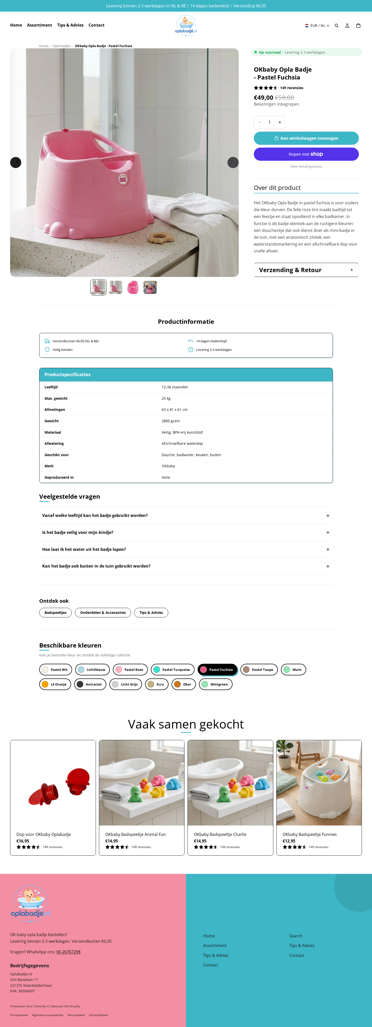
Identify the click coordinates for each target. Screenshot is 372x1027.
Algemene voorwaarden (48, 1015)
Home (44, 46)
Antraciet (94, 684)
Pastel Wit (59, 669)
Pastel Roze (134, 669)
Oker (187, 684)
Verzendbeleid (98, 1015)
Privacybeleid (19, 1015)
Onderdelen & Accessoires (103, 612)
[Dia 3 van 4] (132, 287)
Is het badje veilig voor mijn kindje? (77, 532)
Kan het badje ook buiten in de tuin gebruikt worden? (96, 566)
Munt (297, 669)
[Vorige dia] (15, 162)
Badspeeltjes (56, 612)
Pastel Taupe (262, 669)
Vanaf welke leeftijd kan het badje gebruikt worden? (95, 515)
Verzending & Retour (290, 270)
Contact (210, 965)
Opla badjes (62, 46)
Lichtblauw (96, 669)
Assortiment (215, 945)
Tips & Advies (151, 612)
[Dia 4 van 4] (150, 287)
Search (295, 936)
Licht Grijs (129, 684)
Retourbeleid (76, 1015)
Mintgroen (219, 684)
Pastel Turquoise (176, 669)
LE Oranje (59, 684)
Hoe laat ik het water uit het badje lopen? (84, 549)
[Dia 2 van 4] (115, 287)
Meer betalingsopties (306, 166)
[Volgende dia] (233, 162)
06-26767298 (68, 952)
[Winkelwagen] (358, 25)
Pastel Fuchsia (221, 669)
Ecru (160, 684)
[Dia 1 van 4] (98, 287)
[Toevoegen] (87, 817)
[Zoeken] (336, 25)
